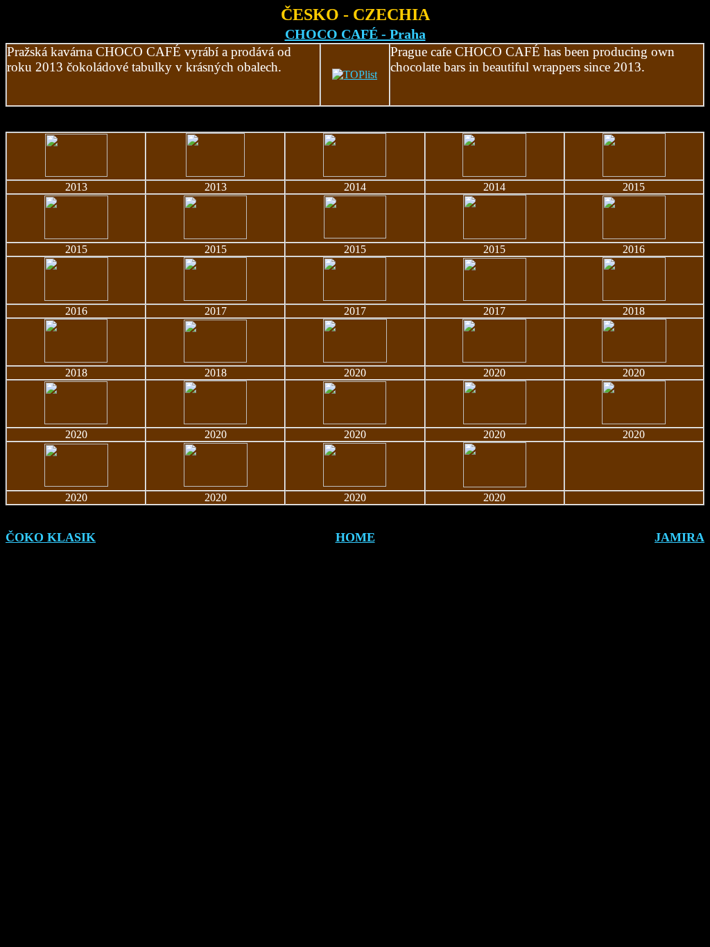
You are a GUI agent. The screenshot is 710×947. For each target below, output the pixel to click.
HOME (355, 537)
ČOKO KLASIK (51, 537)
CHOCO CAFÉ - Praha (355, 34)
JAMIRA (679, 537)
